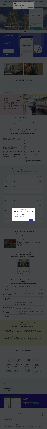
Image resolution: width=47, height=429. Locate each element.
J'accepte (31, 219)
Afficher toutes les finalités (24, 219)
